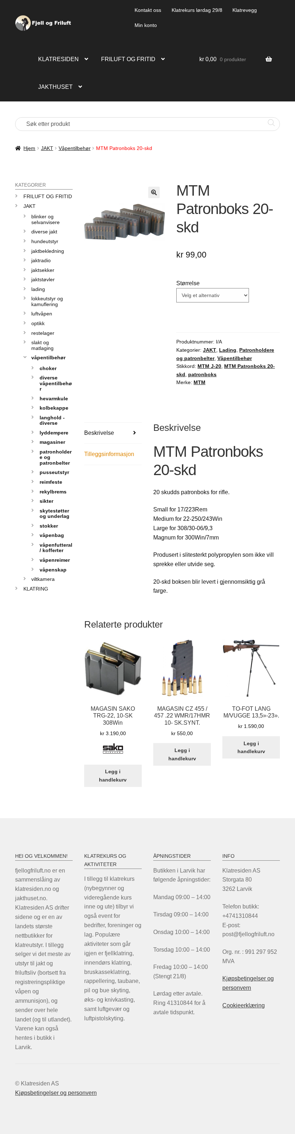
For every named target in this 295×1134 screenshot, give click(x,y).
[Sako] (113, 752)
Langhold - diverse (52, 420)
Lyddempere (54, 433)
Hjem (29, 148)
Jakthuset (55, 87)
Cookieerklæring (243, 1005)
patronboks (202, 374)
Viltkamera (43, 579)
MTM (199, 382)
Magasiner (52, 442)
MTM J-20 (209, 366)
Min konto (146, 25)
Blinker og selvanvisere (45, 219)
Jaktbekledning (47, 251)
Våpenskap (53, 570)
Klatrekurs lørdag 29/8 (197, 10)
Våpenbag (52, 535)
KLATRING (35, 589)
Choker (48, 368)
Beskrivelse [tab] (99, 433)
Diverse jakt (44, 231)
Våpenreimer (55, 560)
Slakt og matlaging (42, 345)
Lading (227, 350)
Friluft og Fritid (47, 196)
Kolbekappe (54, 408)
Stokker (49, 526)
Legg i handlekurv (113, 776)
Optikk (38, 323)
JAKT (47, 148)
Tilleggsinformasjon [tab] (109, 454)
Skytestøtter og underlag (54, 513)
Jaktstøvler (43, 279)
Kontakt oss (148, 10)
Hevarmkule (54, 398)
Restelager (42, 333)
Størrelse (188, 283)
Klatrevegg (244, 10)
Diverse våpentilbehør (56, 383)
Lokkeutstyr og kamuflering (47, 301)
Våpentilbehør (75, 148)
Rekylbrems (53, 492)
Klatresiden (58, 59)
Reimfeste (51, 482)
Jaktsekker (42, 270)
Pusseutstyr (54, 472)
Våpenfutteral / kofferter (56, 547)
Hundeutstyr (44, 241)
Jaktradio (41, 260)
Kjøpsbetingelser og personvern (56, 1093)
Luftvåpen (41, 313)
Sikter (46, 501)
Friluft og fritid (128, 59)
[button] (154, 192)
